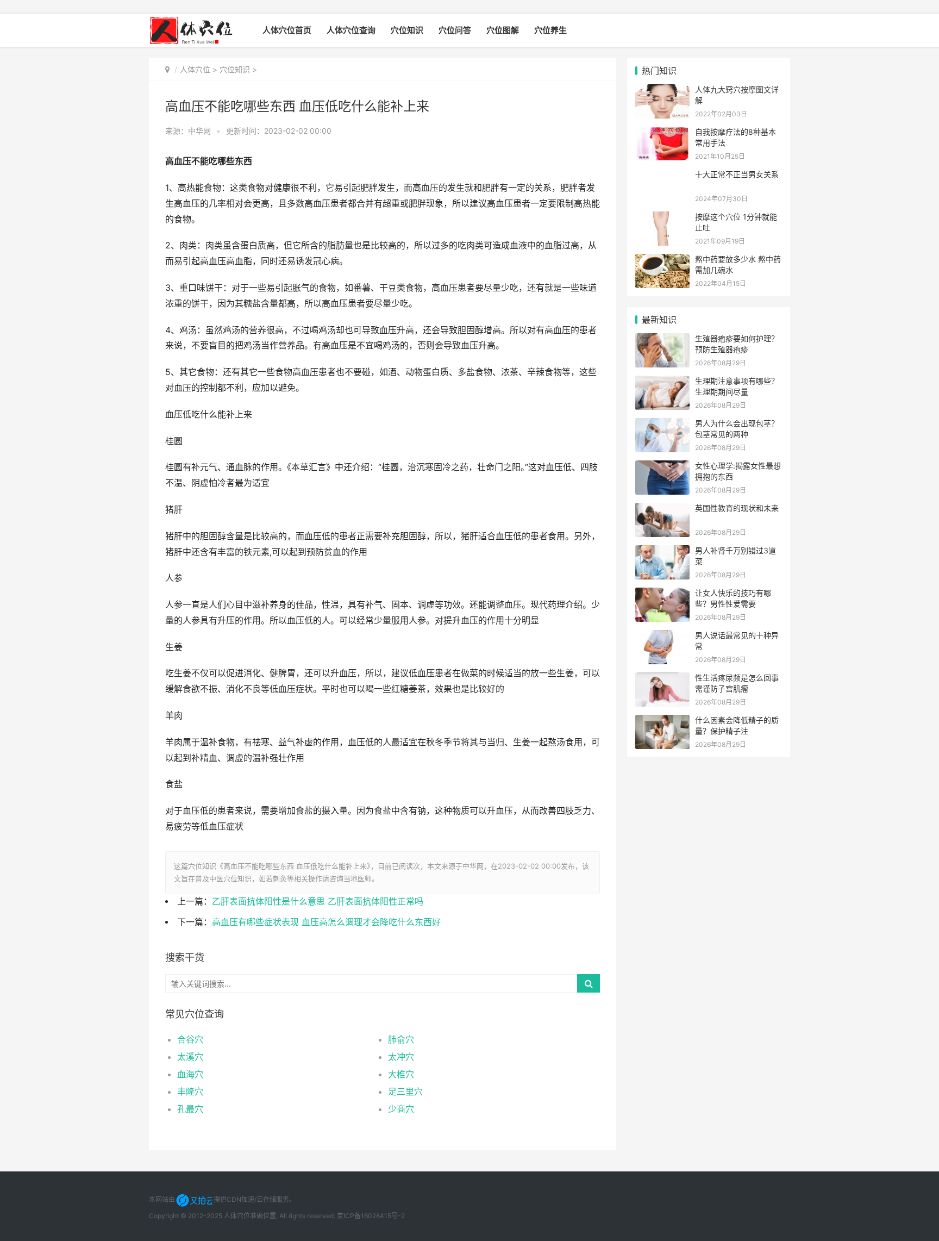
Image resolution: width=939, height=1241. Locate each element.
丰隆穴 (190, 1091)
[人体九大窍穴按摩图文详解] (662, 91)
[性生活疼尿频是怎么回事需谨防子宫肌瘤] (662, 679)
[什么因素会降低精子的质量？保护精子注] (662, 721)
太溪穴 (190, 1056)
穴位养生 (550, 30)
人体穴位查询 (351, 30)
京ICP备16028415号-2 (371, 1216)
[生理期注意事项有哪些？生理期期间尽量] (662, 382)
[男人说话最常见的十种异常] (662, 636)
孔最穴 (190, 1108)
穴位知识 (407, 30)
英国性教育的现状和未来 (737, 508)
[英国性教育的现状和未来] (662, 509)
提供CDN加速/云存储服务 (251, 1199)
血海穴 (190, 1074)
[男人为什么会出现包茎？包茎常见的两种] (662, 424)
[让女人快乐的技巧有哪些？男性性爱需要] (662, 594)
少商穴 (401, 1108)
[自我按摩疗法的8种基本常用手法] (662, 133)
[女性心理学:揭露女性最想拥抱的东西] (662, 467)
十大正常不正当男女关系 (737, 174)
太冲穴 (401, 1056)
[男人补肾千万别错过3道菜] (662, 552)
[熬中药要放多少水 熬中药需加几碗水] (662, 260)
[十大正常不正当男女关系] (662, 175)
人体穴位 (195, 69)
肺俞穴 (401, 1039)
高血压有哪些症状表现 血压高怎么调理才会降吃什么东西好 (326, 922)
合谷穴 (190, 1039)
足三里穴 (405, 1091)
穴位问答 (455, 30)
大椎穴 (401, 1074)
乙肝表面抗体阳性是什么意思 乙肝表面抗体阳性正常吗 (317, 901)
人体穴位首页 (286, 30)
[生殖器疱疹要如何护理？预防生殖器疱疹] (662, 340)
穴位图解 (502, 30)
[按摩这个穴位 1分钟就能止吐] (662, 218)
